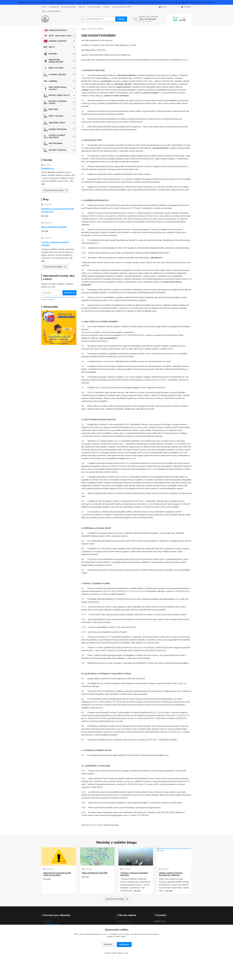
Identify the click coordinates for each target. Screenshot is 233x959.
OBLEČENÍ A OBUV (57, 122)
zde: (167, 755)
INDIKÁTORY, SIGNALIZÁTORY (56, 61)
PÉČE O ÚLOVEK (56, 116)
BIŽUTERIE (53, 109)
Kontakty (107, 7)
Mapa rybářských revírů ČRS (54, 227)
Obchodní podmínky (68, 7)
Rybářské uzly (47, 168)
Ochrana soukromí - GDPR (121, 7)
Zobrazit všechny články (53, 267)
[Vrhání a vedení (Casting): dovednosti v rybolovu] (174, 856)
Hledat (121, 19)
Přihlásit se (69, 292)
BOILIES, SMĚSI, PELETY (59, 95)
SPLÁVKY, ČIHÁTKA (57, 150)
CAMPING (53, 81)
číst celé (44, 216)
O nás (44, 7)
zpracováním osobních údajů (61, 297)
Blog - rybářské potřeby (51, 11)
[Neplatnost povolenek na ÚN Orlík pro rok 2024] (59, 856)
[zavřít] (230, 2)
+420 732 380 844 (147, 19)
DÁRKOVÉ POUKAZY (58, 30)
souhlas (105, 934)
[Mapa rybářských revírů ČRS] (97, 856)
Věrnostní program (94, 7)
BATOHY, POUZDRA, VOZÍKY (58, 102)
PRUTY (52, 47)
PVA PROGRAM (55, 143)
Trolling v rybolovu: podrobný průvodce (55, 243)
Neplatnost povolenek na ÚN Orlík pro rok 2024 (57, 210)
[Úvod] (60, 19)
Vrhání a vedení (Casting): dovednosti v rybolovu (171, 874)
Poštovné (81, 7)
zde (126, 953)
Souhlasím (124, 944)
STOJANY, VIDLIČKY (57, 74)
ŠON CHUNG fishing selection (57, 88)
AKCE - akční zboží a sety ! (60, 35)
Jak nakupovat (54, 7)
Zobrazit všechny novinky (53, 190)
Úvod (83, 29)
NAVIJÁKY (53, 54)
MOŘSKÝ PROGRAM (57, 129)
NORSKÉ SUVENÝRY (58, 41)
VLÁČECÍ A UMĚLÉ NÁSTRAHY (57, 136)
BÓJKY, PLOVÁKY (56, 68)
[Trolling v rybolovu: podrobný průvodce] (135, 856)
